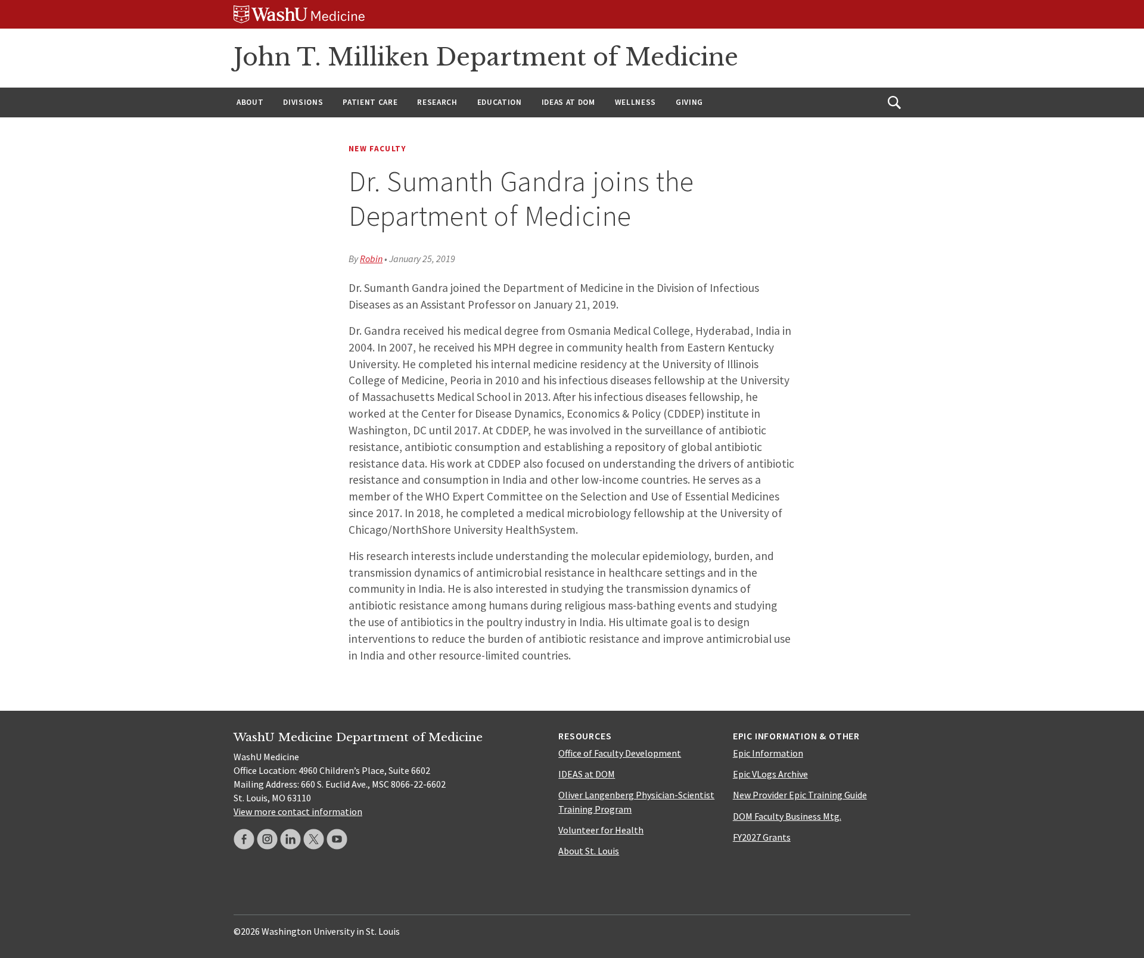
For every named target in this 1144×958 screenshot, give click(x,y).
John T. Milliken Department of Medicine (486, 57)
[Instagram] (267, 839)
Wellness (635, 102)
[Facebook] (244, 839)
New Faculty (378, 149)
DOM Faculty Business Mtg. (787, 816)
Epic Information (768, 753)
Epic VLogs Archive (770, 774)
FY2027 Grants (762, 837)
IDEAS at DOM (568, 102)
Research (437, 102)
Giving (689, 102)
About (250, 102)
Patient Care (370, 102)
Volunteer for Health (601, 830)
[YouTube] (337, 839)
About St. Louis (588, 851)
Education (499, 102)
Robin (371, 259)
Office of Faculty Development (619, 753)
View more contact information (298, 811)
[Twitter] (313, 839)
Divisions (303, 102)
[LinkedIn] (290, 839)
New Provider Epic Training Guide (800, 795)
